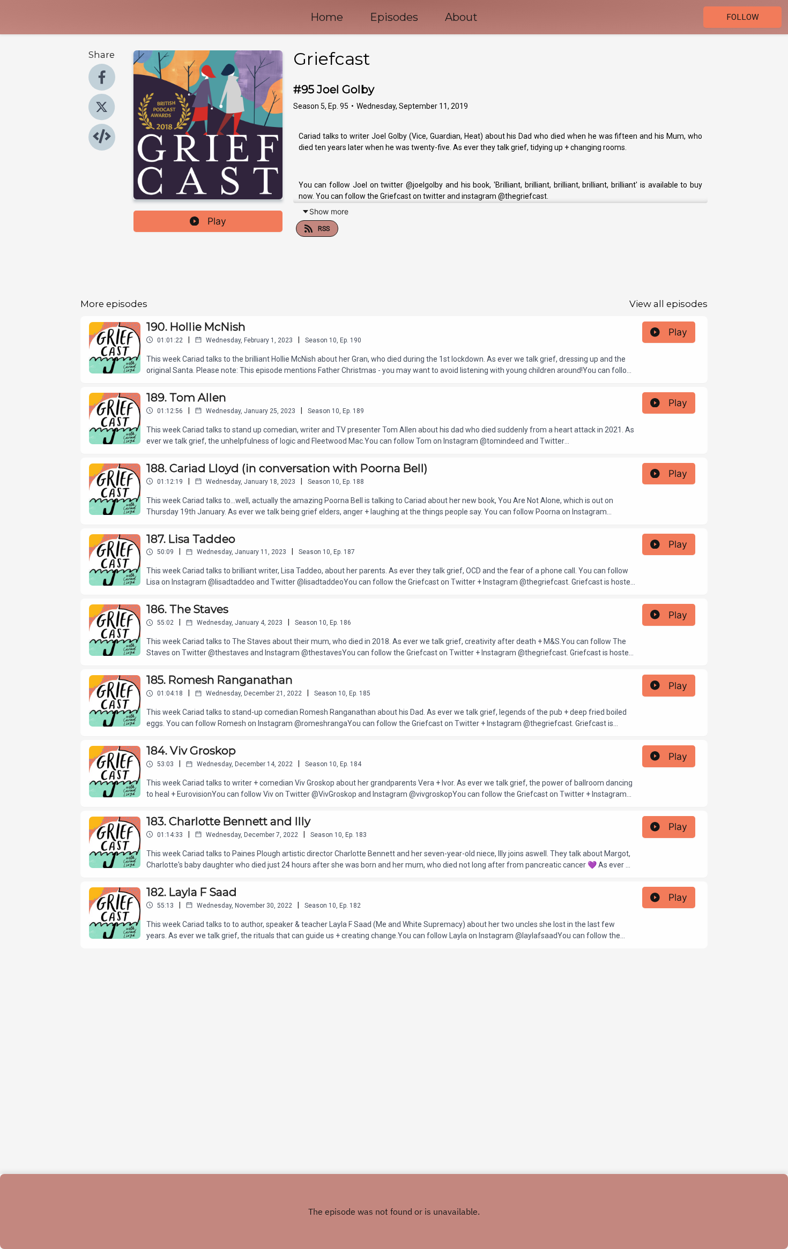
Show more (328, 211)
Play (216, 221)
